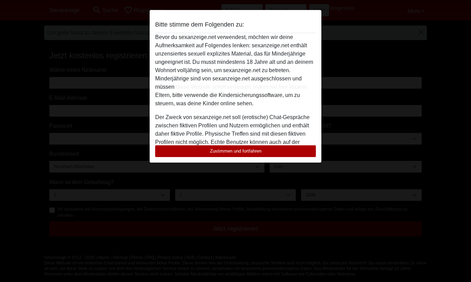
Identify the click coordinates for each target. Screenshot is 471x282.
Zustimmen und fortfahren (235, 151)
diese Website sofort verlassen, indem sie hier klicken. (242, 87)
